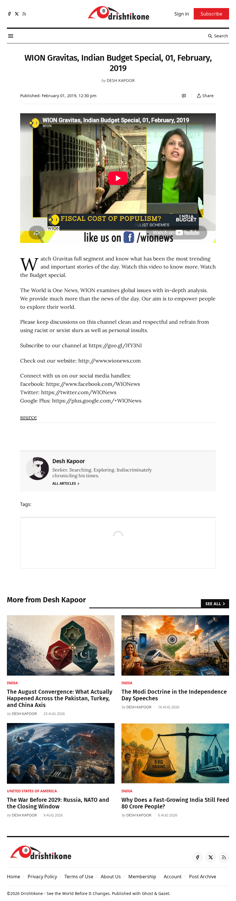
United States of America (32, 790)
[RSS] (24, 13)
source (28, 417)
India (12, 682)
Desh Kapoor (121, 80)
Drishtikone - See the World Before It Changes (65, 893)
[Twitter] (16, 13)
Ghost (147, 893)
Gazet (163, 893)
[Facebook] (9, 13)
